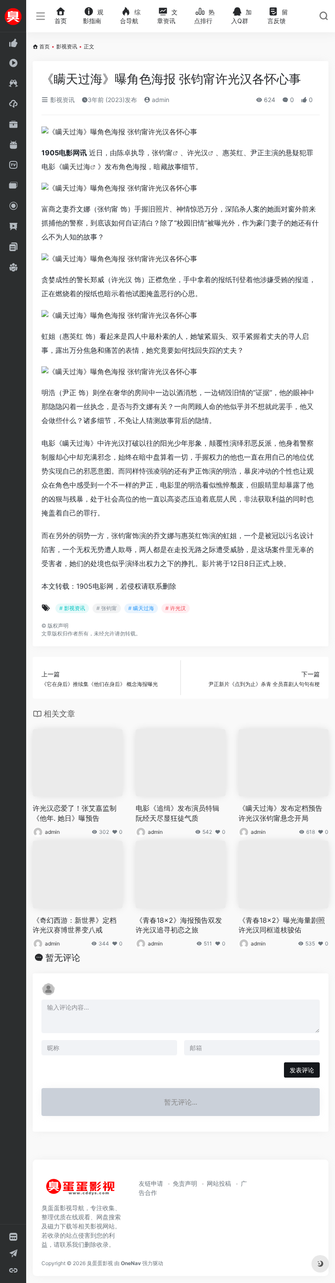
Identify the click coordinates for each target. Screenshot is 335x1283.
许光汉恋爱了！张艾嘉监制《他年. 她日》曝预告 (74, 813)
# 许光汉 (175, 608)
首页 (44, 46)
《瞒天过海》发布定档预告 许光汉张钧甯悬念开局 (280, 813)
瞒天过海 (76, 166)
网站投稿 (219, 1183)
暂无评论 (62, 957)
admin (159, 99)
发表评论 (302, 1070)
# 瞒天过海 (141, 608)
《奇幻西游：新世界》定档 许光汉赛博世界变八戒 (74, 925)
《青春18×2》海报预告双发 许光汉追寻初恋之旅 (179, 925)
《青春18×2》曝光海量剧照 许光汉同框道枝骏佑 (282, 925)
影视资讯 (66, 46)
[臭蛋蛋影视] (80, 1190)
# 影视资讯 (72, 608)
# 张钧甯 (106, 608)
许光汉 (197, 152)
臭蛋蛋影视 (100, 1263)
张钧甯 (162, 152)
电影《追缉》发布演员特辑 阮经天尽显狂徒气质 (177, 813)
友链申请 (151, 1183)
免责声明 (185, 1183)
